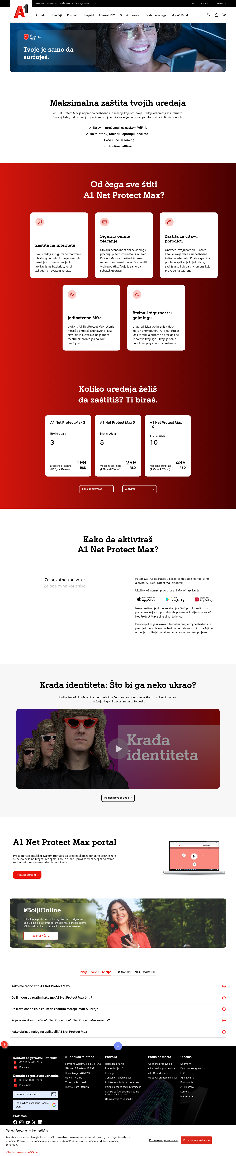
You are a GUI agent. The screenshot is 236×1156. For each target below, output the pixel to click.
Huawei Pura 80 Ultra (77, 1087)
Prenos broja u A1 (115, 1068)
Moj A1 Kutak (180, 15)
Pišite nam (25, 1085)
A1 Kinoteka (187, 1087)
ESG (182, 1073)
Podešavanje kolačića (163, 1140)
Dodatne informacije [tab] (136, 972)
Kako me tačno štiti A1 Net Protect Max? (40, 986)
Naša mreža (66, 3)
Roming (109, 1073)
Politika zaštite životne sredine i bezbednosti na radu (122, 1093)
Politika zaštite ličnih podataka (122, 1082)
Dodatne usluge (156, 15)
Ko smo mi (186, 1064)
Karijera (184, 1091)
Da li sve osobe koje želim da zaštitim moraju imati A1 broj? (54, 1009)
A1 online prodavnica (160, 1064)
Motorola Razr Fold (75, 1082)
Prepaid (89, 15)
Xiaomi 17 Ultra (73, 1077)
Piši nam (24, 1067)
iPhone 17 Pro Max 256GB (79, 1068)
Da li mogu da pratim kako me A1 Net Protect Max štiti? (51, 997)
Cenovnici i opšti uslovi (118, 1077)
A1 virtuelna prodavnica (161, 1068)
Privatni (40, 3)
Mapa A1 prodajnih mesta (162, 1077)
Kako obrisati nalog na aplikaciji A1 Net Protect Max (49, 1032)
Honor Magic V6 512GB (78, 1073)
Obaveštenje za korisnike (119, 1099)
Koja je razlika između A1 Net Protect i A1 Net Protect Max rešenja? (60, 1020)
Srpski (220, 3)
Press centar (187, 1082)
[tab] (65, 580)
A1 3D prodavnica (158, 1073)
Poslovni (52, 3)
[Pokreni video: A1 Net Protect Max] (118, 749)
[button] (216, 15)
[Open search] (208, 14)
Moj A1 (194, 3)
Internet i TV (107, 15)
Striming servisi (130, 15)
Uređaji (57, 15)
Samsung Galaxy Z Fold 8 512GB (83, 1064)
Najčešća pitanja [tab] (95, 972)
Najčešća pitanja (114, 1064)
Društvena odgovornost (193, 1068)
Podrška (205, 3)
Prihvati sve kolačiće (196, 1140)
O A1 (95, 3)
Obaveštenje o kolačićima (22, 1152)
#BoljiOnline (82, 3)
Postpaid (72, 15)
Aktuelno (41, 15)
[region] (118, 1140)
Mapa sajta (186, 1096)
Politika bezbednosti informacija (123, 1087)
